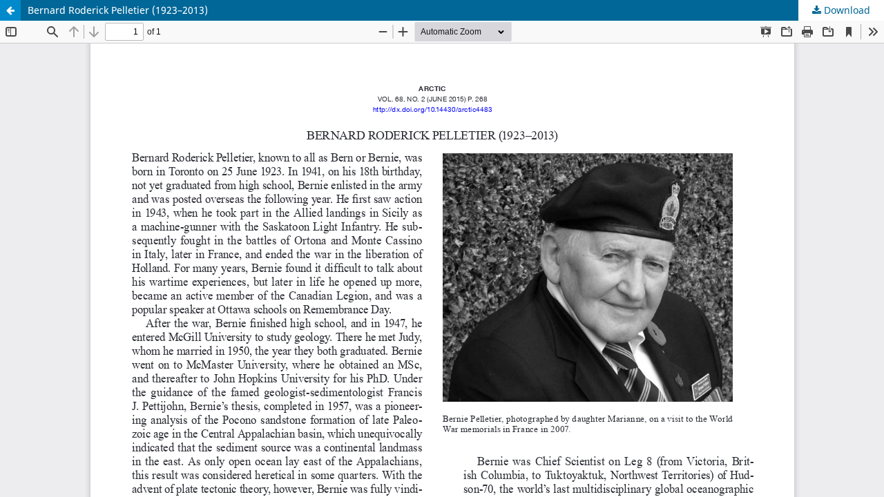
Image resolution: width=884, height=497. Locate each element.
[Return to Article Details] (10, 10)
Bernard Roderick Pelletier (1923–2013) (118, 10)
